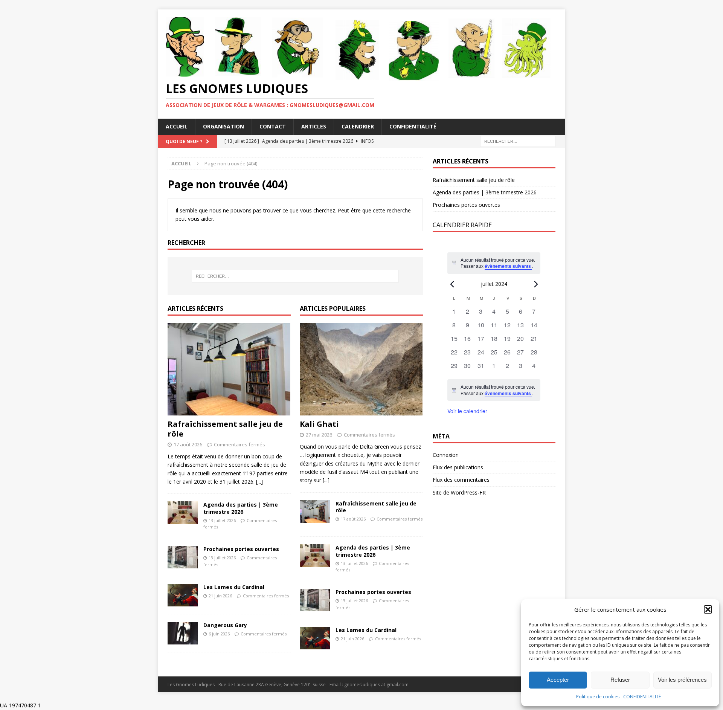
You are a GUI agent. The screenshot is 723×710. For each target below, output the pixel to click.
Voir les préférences (682, 679)
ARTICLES (313, 126)
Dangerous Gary (225, 625)
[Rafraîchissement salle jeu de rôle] (229, 369)
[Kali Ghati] (361, 369)
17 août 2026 (188, 444)
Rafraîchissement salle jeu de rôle (225, 429)
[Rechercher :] (517, 140)
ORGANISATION (223, 126)
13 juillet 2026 (222, 520)
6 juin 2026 (219, 634)
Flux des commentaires (461, 479)
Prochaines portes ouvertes (241, 549)
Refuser (620, 679)
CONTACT (272, 126)
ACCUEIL (177, 126)
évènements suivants (508, 266)
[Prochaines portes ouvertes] (183, 557)
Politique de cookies (597, 696)
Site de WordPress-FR (459, 492)
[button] (708, 609)
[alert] (493, 390)
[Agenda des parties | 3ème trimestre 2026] (183, 512)
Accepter (558, 679)
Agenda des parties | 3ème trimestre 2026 (240, 508)
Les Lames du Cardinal (233, 587)
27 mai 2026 (319, 434)
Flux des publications (458, 467)
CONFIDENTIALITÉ (642, 696)
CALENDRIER (358, 126)
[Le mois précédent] (535, 284)
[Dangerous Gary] (183, 633)
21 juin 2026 (220, 596)
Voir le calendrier (467, 411)
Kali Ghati (319, 424)
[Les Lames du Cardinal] (183, 595)
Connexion (446, 454)
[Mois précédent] (451, 284)
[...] (259, 481)
